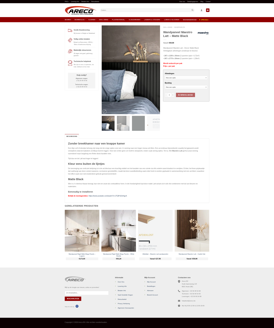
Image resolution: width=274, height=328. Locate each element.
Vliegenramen (134, 19)
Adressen (150, 290)
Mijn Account (151, 282)
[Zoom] (104, 111)
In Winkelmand (185, 95)
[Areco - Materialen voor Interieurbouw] (81, 10)
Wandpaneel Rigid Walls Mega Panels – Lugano (82, 255)
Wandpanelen (179, 27)
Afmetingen (169, 73)
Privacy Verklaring (124, 303)
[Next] (156, 70)
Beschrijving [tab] (71, 136)
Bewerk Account (152, 295)
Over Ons (121, 282)
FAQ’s (67, 1)
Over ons (182, 1)
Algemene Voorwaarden (126, 308)
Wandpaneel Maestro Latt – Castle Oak (192, 254)
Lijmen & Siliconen (171, 19)
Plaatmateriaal (118, 19)
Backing (168, 83)
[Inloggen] (201, 10)
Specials (204, 20)
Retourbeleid (95, 1)
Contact (208, 1)
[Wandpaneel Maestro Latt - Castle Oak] (192, 231)
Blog (201, 1)
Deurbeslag (79, 19)
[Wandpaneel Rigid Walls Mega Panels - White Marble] (118, 231)
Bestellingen (151, 286)
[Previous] (105, 70)
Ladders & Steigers (152, 19)
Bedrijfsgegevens (192, 1)
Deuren (68, 19)
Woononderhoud (190, 20)
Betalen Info (85, 1)
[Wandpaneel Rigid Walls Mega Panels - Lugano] (82, 231)
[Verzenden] (192, 10)
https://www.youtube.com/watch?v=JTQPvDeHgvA (108, 196)
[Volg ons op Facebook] (77, 306)
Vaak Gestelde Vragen (125, 295)
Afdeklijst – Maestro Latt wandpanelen (155, 254)
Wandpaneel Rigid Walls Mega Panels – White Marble (118, 255)
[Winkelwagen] (207, 10)
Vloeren (91, 19)
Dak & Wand (103, 19)
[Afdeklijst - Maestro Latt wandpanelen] (155, 231)
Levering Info (75, 1)
